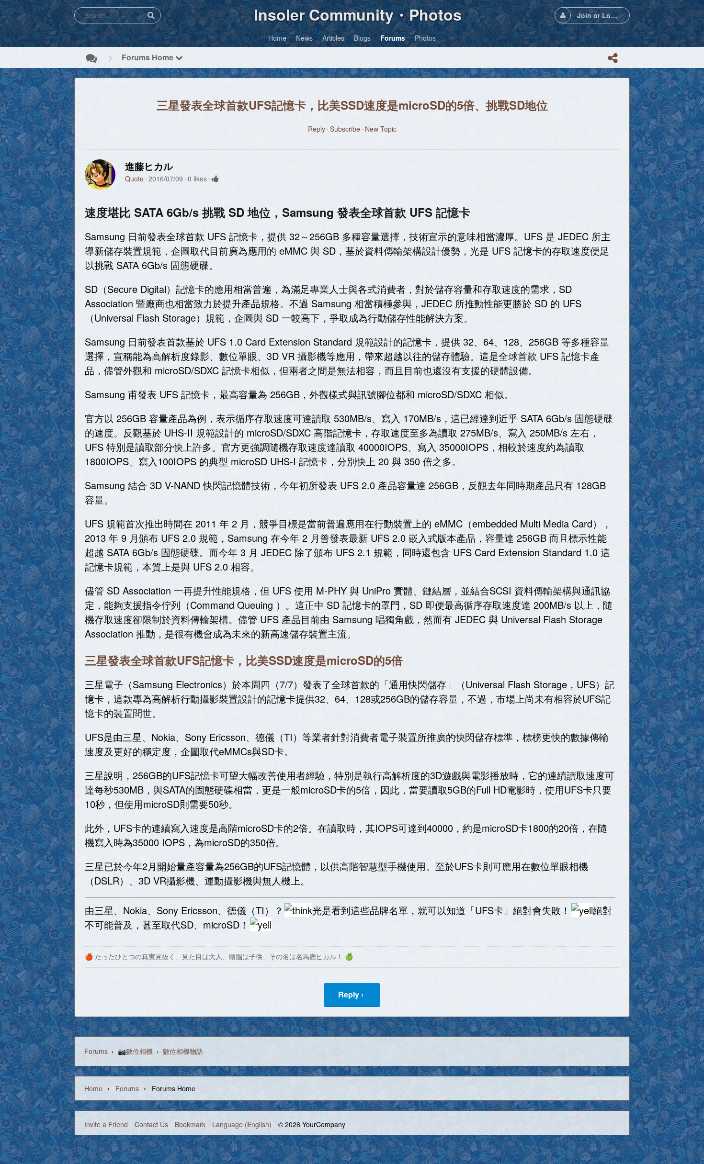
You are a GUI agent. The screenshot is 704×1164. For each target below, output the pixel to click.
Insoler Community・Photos (358, 14)
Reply (316, 129)
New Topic (381, 129)
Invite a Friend (106, 1124)
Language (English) (242, 1124)
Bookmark (190, 1124)
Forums (96, 1051)
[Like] (215, 178)
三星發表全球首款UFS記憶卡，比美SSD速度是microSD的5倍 (244, 660)
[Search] (150, 15)
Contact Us (151, 1124)
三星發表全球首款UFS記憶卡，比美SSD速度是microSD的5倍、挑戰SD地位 (352, 105)
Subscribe (345, 129)
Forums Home (148, 57)
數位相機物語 (183, 1051)
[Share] (612, 58)
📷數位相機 (135, 1051)
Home (93, 1088)
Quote (134, 178)
